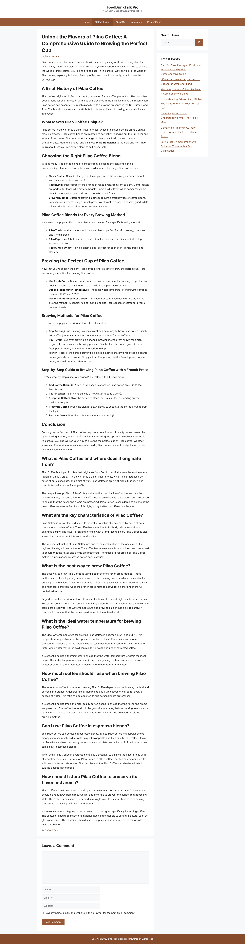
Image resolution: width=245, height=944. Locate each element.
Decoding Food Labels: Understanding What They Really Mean (179, 118)
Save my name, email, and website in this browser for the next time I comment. (90, 913)
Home (87, 22)
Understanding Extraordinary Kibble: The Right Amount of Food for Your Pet (181, 103)
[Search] (199, 42)
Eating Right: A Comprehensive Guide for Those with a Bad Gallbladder (178, 146)
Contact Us (136, 22)
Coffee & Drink (102, 22)
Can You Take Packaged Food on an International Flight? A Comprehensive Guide (181, 69)
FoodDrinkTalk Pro (122, 7)
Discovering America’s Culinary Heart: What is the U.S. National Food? (179, 132)
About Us (120, 22)
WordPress (147, 938)
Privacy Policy (154, 22)
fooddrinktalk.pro (118, 938)
